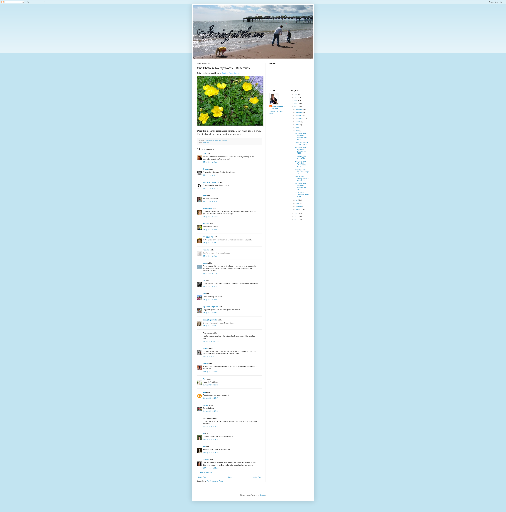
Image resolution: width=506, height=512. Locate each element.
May (297, 131)
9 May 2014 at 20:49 (210, 313)
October (299, 116)
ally (204, 447)
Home (230, 477)
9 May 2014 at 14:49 (210, 217)
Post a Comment (206, 473)
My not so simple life (210, 307)
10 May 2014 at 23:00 (210, 372)
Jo (204, 433)
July (297, 125)
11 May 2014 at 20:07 (210, 398)
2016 (296, 101)
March (298, 203)
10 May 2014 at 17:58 (210, 357)
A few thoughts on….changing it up (302, 172)
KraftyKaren (207, 208)
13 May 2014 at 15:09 (210, 453)
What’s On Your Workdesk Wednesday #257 (300, 186)
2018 (296, 94)
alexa (205, 263)
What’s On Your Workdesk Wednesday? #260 (301, 136)
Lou (204, 392)
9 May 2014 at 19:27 (210, 300)
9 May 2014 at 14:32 (210, 201)
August (298, 122)
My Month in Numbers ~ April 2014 (302, 194)
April (297, 200)
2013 (296, 213)
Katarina (206, 224)
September (300, 119)
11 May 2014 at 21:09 (210, 411)
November (299, 112)
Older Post (257, 477)
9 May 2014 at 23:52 (210, 326)
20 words (206, 142)
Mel (204, 294)
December (299, 109)
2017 (296, 97)
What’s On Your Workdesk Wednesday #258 (300, 164)
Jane (205, 195)
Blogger (262, 495)
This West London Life (211, 182)
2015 (296, 104)
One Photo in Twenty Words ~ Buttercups (301, 179)
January (299, 209)
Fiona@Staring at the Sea (278, 107)
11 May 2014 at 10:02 (210, 385)
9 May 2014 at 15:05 (210, 230)
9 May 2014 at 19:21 (210, 287)
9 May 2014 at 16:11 (210, 256)
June (298, 128)
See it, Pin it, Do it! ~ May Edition (301, 143)
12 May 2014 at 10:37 (210, 426)
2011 (296, 219)
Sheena (206, 169)
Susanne (206, 460)
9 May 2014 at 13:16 (210, 162)
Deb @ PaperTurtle (210, 320)
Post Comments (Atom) (215, 481)
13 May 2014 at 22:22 (210, 468)
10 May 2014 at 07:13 (210, 341)
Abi (204, 281)
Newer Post (202, 477)
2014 (296, 107)
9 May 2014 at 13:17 (210, 175)
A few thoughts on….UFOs (300, 157)
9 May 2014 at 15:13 (210, 243)
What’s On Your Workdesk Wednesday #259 (300, 150)
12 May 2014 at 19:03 (210, 440)
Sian (204, 154)
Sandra (205, 405)
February (299, 206)
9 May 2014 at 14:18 (210, 188)
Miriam (205, 364)
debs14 (205, 348)
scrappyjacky (208, 237)
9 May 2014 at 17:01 (210, 273)
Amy (204, 379)
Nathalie (206, 250)
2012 (296, 216)
